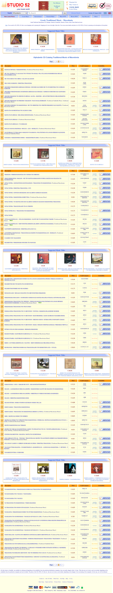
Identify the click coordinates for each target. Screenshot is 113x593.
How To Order (49, 578)
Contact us (75, 4)
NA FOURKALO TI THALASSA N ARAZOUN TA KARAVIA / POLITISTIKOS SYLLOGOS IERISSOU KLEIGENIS (35, 132)
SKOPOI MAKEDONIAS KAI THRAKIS (15, 425)
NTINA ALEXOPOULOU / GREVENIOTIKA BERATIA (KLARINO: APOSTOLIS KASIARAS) (29, 223)
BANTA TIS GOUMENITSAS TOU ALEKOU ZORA (18, 110)
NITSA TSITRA (9, 215)
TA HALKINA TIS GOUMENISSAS (14, 525)
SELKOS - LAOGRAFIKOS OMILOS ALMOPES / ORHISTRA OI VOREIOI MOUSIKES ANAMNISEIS (31, 393)
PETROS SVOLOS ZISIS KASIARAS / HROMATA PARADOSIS (21, 329)
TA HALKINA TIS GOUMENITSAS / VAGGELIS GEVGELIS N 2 (43, 374)
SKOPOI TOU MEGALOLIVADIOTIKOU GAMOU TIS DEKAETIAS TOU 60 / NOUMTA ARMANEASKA (32, 429)
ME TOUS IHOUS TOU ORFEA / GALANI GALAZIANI (19, 78)
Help (70, 4)
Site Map (62, 578)
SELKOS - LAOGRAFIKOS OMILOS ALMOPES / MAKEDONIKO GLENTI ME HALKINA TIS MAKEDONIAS (34, 389)
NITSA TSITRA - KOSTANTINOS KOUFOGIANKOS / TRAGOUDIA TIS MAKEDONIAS (28, 183)
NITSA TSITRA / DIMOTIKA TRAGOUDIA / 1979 (18, 188)
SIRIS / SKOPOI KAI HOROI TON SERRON (16, 416)
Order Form (56, 578)
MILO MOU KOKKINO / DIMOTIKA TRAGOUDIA (18, 83)
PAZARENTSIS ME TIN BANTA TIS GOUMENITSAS (19, 284)
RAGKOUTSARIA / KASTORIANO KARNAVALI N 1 (19, 333)
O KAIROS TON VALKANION (13, 238)
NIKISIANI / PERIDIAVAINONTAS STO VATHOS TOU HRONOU (22, 174)
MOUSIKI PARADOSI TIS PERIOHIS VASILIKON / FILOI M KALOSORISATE (25, 100)
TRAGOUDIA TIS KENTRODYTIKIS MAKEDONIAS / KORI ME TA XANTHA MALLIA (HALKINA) (31, 556)
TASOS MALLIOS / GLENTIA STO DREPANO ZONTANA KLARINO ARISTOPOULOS (27, 534)
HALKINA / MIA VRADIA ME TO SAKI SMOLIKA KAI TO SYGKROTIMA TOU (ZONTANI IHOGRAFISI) (43, 269)
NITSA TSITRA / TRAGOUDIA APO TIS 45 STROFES (19, 206)
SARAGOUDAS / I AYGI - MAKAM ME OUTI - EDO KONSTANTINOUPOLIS (25, 384)
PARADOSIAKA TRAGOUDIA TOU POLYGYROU (18, 306)
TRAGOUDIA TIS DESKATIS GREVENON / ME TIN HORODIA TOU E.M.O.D (25, 552)
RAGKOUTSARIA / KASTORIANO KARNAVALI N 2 (19, 338)
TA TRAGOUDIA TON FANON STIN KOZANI (17, 507)
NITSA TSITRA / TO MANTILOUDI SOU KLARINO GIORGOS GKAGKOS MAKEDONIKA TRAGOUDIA (32, 201)
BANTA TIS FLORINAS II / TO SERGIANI (16, 124)
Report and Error (49, 581)
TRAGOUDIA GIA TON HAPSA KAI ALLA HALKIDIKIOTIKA (21, 543)
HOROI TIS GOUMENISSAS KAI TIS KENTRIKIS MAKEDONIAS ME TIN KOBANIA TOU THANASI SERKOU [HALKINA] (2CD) (70, 374)
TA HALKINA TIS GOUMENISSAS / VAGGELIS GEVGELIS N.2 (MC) (23, 516)
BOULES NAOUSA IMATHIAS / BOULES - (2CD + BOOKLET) (96, 50)
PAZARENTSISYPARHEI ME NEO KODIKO (16, 288)
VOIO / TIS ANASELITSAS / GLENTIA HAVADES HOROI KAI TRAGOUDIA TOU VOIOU (16, 374)
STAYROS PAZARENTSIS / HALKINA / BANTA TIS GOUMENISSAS (23, 434)
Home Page (41, 581)
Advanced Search (75, 13)
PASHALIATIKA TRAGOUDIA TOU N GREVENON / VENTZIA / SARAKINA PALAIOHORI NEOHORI (32, 311)
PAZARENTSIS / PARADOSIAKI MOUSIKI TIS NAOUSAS (20, 242)
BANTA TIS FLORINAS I (11, 119)
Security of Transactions (67, 581)
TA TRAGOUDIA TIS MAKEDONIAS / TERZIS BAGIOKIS (20, 503)
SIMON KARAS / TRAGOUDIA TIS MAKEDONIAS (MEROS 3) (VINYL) (24, 411)
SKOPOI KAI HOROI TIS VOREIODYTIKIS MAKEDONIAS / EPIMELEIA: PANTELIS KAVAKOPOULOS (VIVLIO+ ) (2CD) (70, 165)
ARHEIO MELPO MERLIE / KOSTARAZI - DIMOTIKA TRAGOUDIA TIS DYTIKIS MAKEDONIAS (43, 479)
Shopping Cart (73, 2)
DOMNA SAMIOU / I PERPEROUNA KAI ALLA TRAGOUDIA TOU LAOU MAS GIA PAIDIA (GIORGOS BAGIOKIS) (96, 479)
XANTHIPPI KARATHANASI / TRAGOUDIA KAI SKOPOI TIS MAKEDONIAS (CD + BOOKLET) (30, 233)
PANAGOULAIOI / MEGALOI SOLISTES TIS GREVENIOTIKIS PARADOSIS (70, 269)
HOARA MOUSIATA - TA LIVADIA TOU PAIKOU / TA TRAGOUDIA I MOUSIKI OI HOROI (97, 269)
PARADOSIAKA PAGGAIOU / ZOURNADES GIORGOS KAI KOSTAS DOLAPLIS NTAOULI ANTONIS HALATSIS (35, 297)
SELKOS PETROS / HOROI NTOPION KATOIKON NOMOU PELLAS (23, 402)
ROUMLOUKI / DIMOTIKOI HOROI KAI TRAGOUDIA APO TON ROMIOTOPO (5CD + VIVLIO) (30, 347)
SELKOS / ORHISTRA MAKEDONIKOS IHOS (17, 398)
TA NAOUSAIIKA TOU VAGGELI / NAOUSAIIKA (18, 494)
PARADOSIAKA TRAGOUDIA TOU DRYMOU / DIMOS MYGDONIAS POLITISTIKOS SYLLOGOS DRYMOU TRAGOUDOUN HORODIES (16, 50)
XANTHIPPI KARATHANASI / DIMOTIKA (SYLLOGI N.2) (20, 229)
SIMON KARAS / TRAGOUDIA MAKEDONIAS (16, 164)
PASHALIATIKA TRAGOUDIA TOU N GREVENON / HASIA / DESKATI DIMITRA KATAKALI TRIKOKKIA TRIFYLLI (36, 324)
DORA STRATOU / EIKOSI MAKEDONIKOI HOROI (42, 50)
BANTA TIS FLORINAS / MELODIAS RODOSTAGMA (19, 115)
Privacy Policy (57, 581)
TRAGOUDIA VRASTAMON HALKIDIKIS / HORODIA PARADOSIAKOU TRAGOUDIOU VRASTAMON (32, 538)
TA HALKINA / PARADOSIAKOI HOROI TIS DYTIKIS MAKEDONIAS (23, 512)
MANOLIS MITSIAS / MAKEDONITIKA (15, 69)
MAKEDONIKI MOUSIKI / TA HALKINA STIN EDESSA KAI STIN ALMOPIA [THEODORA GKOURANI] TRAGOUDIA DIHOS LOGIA (69, 50)
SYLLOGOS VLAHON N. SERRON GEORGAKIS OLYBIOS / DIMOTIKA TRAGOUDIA (28, 443)
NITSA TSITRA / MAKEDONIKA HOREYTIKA (17, 197)
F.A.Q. (71, 578)
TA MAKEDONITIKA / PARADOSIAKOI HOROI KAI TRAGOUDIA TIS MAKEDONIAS (28, 489)
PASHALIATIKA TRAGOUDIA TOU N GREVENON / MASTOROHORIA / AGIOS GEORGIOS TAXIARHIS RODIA (35, 315)
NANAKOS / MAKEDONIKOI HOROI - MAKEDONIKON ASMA (22, 137)
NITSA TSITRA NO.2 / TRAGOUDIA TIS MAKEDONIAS (20, 210)
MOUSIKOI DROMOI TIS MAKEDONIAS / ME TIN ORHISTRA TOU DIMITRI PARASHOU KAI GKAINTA (33, 105)
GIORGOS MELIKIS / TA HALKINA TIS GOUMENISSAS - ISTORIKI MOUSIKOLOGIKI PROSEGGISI (16, 479)
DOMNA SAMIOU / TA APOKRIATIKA (70, 479)
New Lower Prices (9, 16)
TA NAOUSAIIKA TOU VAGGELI (14, 498)
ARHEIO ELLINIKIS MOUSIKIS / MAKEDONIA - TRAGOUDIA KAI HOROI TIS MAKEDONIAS (97, 374)
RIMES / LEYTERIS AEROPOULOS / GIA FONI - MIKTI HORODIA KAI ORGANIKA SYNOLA (30, 343)
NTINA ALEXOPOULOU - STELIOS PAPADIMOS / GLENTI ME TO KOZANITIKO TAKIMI (29, 219)
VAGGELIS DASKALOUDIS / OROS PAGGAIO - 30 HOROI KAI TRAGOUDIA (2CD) (43, 164)
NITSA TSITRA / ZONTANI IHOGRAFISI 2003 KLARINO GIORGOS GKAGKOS (26, 192)
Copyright (29, 590)
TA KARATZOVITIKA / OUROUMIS (14, 452)
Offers (96, 16)
